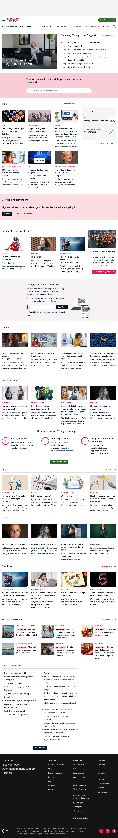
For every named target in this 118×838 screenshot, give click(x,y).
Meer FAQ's (109, 469)
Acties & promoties (80, 818)
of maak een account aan (24, 214)
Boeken (51, 777)
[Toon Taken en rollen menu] (50, 26)
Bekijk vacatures (106, 143)
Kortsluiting (8, 697)
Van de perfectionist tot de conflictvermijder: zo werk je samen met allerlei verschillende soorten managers (60, 696)
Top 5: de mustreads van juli (14, 711)
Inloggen (7, 213)
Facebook (102, 765)
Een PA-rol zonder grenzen (14, 683)
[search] (114, 26)
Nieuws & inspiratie (56, 765)
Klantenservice (104, 784)
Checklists (52, 769)
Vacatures (52, 785)
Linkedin (101, 773)
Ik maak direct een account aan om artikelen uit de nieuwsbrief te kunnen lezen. (50, 299)
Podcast (51, 790)
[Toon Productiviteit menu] (32, 26)
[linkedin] (114, 831)
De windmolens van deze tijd (79, 67)
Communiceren (10, 379)
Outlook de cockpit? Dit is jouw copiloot (83, 64)
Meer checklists (107, 566)
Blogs (5, 518)
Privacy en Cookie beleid (39, 834)
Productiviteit (78, 765)
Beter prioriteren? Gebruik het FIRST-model (84, 43)
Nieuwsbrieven (11, 764)
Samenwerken (78, 773)
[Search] (88, 90)
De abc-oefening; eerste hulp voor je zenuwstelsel (87, 50)
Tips (4, 103)
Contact (101, 788)
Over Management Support (18, 768)
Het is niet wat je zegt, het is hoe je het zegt (20, 701)
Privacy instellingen (57, 834)
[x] (108, 831)
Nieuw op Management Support (78, 35)
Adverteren (102, 792)
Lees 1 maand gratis (107, 20)
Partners (7, 772)
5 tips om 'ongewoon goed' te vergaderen (19, 694)
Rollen (5, 327)
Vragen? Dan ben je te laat (78, 46)
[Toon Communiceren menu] (69, 26)
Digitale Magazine (55, 773)
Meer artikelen (107, 35)
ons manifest (67, 828)
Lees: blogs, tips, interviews (104, 272)
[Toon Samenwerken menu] (86, 26)
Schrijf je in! (62, 307)
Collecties (8, 760)
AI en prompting (79, 785)
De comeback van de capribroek (16, 715)
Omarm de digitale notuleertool (80, 53)
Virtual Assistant (79, 789)
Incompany (77, 807)
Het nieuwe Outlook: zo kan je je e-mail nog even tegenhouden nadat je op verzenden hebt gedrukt (60, 680)
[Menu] (4, 20)
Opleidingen (78, 803)
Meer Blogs (109, 518)
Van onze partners (12, 619)
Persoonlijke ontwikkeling (16, 230)
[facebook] (101, 831)
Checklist (7, 566)
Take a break (48, 673)
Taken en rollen (79, 769)
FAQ (4, 469)
